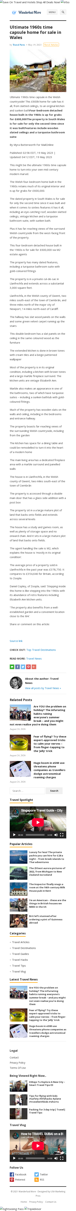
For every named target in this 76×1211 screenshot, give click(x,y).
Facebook (20, 1174)
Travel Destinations (24, 948)
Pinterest (20, 1179)
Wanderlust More (27, 1191)
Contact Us (50, 1201)
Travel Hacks (20, 959)
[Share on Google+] (34, 667)
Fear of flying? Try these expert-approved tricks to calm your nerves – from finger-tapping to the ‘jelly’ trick (50, 744)
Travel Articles (51, 44)
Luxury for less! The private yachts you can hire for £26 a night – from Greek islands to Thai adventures (46, 857)
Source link (16, 641)
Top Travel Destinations (41, 650)
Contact (14, 1057)
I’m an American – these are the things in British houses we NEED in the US (47, 903)
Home (24, 1201)
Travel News (19, 44)
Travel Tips (19, 965)
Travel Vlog (19, 971)
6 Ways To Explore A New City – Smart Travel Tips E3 (47, 1083)
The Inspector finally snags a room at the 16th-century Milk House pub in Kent (47, 887)
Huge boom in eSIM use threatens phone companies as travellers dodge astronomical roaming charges (49, 770)
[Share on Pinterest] (28, 667)
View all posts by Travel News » (43, 688)
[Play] (14, 835)
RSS (42, 1179)
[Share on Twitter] (23, 667)
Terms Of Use (18, 1067)
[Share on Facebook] (17, 667)
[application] (38, 822)
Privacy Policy (17, 1062)
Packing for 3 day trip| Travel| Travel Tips (47, 1111)
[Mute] (56, 835)
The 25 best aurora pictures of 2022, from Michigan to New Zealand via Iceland (47, 871)
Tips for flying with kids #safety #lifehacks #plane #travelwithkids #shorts (45, 1098)
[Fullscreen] (61, 835)
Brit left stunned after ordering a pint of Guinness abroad (45, 919)
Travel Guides (20, 954)
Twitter (44, 1174)
